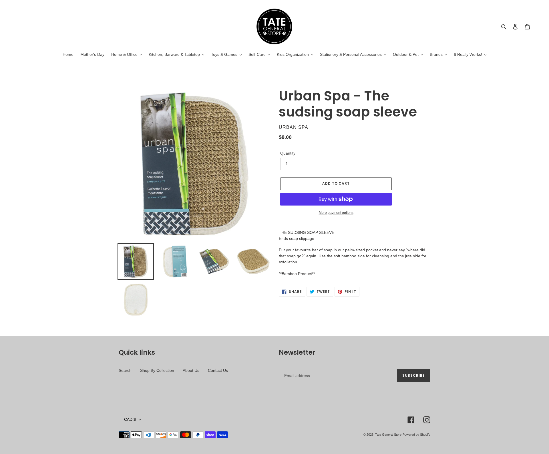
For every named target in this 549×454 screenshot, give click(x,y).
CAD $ (130, 419)
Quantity (287, 153)
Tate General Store (388, 434)
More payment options (336, 213)
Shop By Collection (157, 370)
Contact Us (218, 370)
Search (125, 370)
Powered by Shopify (416, 434)
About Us (191, 370)
